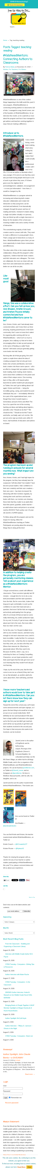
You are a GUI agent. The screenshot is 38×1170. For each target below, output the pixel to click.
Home (5, 40)
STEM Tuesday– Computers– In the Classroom (17, 983)
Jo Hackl (17, 1060)
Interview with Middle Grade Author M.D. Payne (18, 955)
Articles (5, 69)
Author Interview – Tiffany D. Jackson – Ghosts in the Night (18, 1027)
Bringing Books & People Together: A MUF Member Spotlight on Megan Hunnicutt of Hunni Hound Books (19, 1008)
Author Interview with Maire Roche (17, 974)
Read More (21, 1167)
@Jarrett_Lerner (17, 770)
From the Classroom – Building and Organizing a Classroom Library (17, 945)
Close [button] (29, 1167)
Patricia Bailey (10, 67)
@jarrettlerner (17, 773)
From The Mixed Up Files (19, 17)
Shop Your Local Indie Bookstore (14, 1155)
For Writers (22, 69)
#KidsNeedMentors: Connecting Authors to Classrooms (17, 59)
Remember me (16, 1097)
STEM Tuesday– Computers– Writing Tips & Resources (19, 965)
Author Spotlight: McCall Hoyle (15, 1018)
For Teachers (13, 69)
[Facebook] (28, 6)
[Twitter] (26, 6)
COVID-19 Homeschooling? (19, 1)
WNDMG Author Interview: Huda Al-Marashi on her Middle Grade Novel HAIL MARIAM (18, 995)
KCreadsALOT (21, 844)
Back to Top (32, 897)
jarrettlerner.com (28, 768)
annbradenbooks (9, 826)
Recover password (11, 1103)
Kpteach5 (20, 848)
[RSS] (32, 6)
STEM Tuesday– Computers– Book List (19, 1036)
